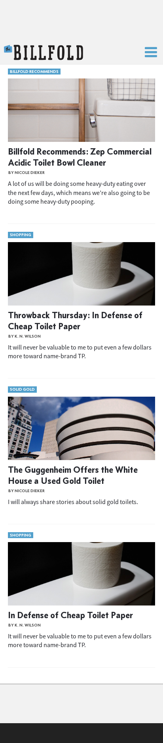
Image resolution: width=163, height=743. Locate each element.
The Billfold (43, 53)
